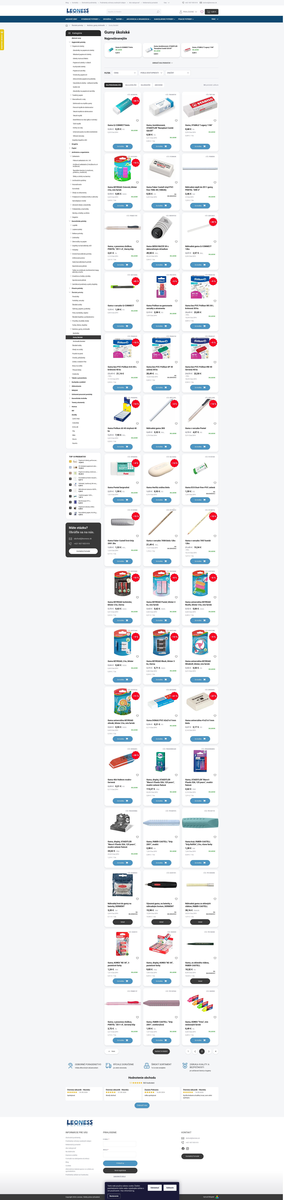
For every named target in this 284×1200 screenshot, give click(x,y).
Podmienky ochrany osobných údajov (113, 3)
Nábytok (75, 390)
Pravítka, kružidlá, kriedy (80, 321)
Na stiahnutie (70, 1151)
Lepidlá (74, 225)
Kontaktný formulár (83, 551)
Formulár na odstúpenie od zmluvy (77, 1158)
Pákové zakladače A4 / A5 (82, 160)
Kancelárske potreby (79, 221)
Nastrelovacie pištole (79, 266)
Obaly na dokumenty (79, 193)
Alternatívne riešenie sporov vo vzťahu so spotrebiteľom (80, 1170)
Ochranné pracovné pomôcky (82, 394)
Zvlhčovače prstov (78, 258)
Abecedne (159, 85)
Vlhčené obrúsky (78, 136)
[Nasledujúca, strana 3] (209, 1051)
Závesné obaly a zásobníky (81, 205)
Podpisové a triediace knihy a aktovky (85, 197)
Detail (123, 922)
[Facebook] (183, 1148)
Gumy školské (78, 337)
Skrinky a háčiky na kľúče (80, 213)
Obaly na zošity (77, 349)
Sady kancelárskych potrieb (81, 262)
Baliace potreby (77, 233)
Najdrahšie (145, 85)
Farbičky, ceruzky (78, 300)
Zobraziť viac (142, 1105)
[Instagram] (187, 1148)
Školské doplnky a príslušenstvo (83, 317)
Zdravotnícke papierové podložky (84, 79)
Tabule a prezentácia (79, 378)
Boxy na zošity (77, 366)
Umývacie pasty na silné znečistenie (85, 132)
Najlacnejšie (130, 85)
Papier (74, 148)
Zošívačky (75, 237)
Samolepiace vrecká (79, 201)
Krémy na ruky (78, 128)
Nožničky (76, 333)
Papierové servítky (79, 71)
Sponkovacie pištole (79, 280)
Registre (75, 217)
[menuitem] (72, 19)
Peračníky (75, 296)
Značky (74, 415)
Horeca (74, 406)
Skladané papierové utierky (82, 54)
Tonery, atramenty (78, 402)
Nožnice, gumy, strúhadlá (81, 329)
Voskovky (75, 374)
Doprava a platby (71, 1155)
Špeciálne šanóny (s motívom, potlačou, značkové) (83, 171)
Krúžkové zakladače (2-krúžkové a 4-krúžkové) (85, 165)
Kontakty (75, 3)
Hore (113, 1051)
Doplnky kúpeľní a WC (79, 140)
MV (73, 411)
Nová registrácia (120, 1170)
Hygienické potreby (78, 42)
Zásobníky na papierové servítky (84, 91)
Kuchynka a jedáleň (79, 382)
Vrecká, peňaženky (78, 358)
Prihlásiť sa (120, 1163)
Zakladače (75, 156)
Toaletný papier (77, 95)
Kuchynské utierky (79, 66)
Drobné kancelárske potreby (82, 254)
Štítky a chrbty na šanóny (81, 176)
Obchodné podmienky (89, 3)
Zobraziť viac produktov (161, 63)
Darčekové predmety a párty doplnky (84, 284)
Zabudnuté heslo (119, 1176)
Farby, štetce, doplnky (79, 325)
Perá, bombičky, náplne (80, 313)
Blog (67, 3)
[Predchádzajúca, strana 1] (195, 1051)
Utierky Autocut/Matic (80, 58)
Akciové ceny (76, 38)
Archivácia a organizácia (80, 152)
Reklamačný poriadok (150, 3)
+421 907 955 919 (82, 543)
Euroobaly (75, 188)
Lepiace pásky (77, 229)
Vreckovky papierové (80, 75)
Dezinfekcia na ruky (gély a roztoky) (85, 120)
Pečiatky (75, 250)
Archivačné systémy (79, 180)
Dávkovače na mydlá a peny (82, 103)
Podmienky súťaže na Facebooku (77, 1175)
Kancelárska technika (79, 398)
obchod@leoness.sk (83, 538)
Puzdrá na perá (77, 353)
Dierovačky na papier (79, 241)
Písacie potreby (77, 288)
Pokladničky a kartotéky (80, 209)
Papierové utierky (78, 46)
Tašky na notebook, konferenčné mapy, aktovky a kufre (85, 271)
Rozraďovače (77, 184)
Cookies (68, 1166)
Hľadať (158, 12)
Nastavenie (113, 1196)
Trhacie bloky (76, 370)
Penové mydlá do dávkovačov (83, 107)
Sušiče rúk (76, 87)
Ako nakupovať (134, 3)
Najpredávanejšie (113, 85)
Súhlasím (170, 1188)
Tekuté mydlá (77, 115)
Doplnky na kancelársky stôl (81, 246)
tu (133, 1191)
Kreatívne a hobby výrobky (81, 276)
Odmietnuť (155, 1188)
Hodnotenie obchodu (142, 1077)
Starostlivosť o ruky (79, 99)
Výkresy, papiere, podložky (81, 309)
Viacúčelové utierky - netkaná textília (85, 83)
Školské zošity (77, 305)
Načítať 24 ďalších (161, 1051)
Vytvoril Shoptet (208, 1197)
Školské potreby (77, 292)
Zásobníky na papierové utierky (83, 50)
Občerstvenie (76, 386)
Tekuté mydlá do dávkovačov (83, 111)
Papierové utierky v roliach (82, 62)
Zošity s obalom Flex (79, 362)
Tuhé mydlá (77, 124)
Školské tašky (77, 345)
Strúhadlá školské (79, 341)
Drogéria (75, 144)
